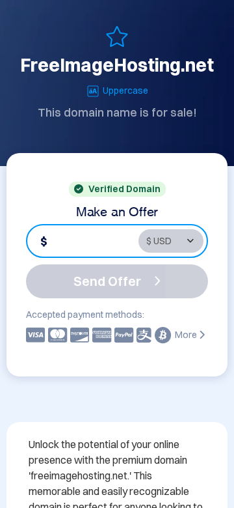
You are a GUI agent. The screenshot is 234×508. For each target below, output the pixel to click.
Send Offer (107, 281)
